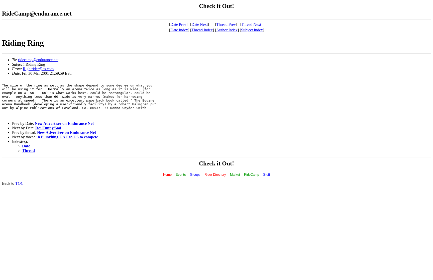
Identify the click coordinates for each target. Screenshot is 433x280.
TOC (19, 183)
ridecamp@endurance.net (38, 60)
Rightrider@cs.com (38, 69)
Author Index (227, 30)
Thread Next (251, 24)
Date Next (199, 24)
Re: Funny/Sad (48, 128)
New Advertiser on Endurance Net (64, 123)
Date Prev (178, 24)
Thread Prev (226, 24)
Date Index (179, 30)
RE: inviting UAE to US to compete (68, 137)
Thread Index (202, 30)
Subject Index (252, 30)
